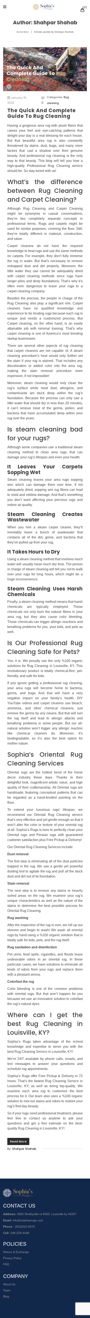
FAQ (6, 1264)
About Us (9, 1284)
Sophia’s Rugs (19, 1041)
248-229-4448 (19, 1233)
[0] (83, 10)
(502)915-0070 (25, 1226)
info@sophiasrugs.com (28, 1220)
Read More (18, 1141)
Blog (6, 1296)
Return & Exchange (16, 1252)
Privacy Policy (12, 1258)
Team (6, 1290)
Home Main (23, 32)
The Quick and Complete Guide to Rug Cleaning (41, 113)
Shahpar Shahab (24, 1149)
